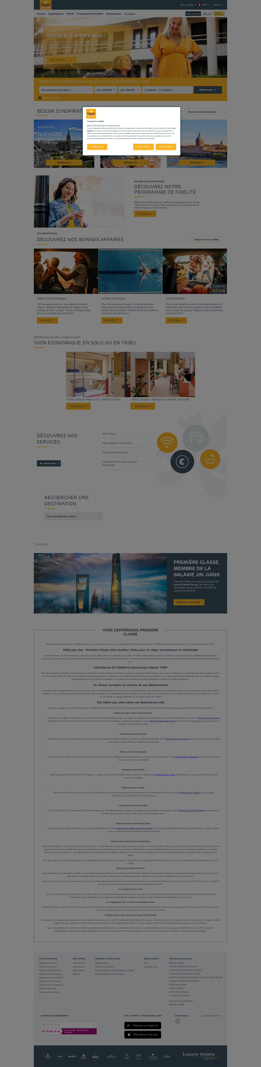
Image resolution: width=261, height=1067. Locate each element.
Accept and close (165, 147)
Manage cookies (97, 147)
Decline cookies (143, 147)
